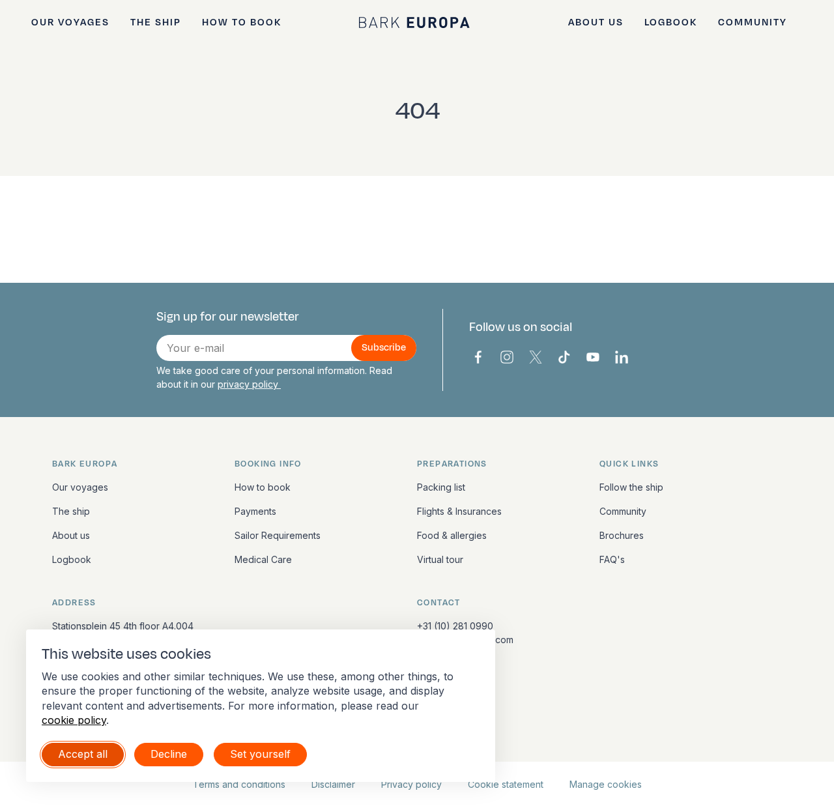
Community (752, 22)
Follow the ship (631, 487)
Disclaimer (333, 784)
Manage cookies (605, 784)
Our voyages (70, 22)
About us (596, 22)
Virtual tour (440, 559)
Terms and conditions (239, 784)
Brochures (621, 535)
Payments (255, 511)
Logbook (670, 22)
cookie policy (74, 720)
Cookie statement (505, 784)
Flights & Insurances (459, 511)
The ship (155, 22)
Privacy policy (411, 784)
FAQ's (612, 559)
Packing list (441, 487)
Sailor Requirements (278, 535)
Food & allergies (452, 535)
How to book (241, 22)
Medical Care (263, 559)
